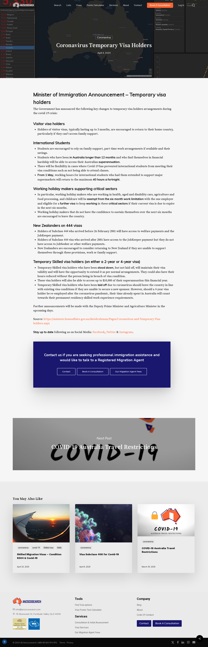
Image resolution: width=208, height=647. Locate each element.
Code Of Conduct (145, 615)
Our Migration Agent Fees (87, 632)
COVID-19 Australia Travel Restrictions (104, 444)
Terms (62, 642)
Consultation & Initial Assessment (91, 622)
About (140, 610)
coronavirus (104, 37)
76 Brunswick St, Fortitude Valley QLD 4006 (38, 614)
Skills (59, 548)
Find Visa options (83, 605)
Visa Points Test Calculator (88, 610)
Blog (139, 605)
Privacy (70, 642)
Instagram (126, 332)
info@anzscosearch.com (28, 609)
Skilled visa (48, 548)
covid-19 (36, 548)
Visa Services (82, 627)
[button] (66, 371)
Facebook (99, 332)
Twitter (111, 332)
